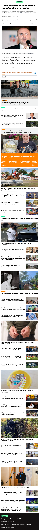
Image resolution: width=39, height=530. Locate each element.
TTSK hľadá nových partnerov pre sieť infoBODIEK (16, 487)
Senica (4, 76)
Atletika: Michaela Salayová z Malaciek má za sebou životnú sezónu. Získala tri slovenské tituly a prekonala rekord (12, 509)
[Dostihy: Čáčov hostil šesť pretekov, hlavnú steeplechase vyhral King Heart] (19, 177)
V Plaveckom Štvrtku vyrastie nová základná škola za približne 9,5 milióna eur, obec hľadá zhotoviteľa (13, 258)
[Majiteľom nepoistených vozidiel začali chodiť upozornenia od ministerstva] (32, 446)
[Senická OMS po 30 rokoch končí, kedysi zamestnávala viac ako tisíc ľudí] (32, 365)
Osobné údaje (19, 523)
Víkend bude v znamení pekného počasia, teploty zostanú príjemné (16, 132)
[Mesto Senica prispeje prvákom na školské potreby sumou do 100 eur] (32, 211)
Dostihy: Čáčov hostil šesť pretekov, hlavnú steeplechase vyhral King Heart (18, 189)
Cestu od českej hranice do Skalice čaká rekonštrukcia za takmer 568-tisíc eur (15, 103)
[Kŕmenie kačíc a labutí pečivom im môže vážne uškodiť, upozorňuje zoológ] (32, 462)
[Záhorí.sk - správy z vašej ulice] (19, 2)
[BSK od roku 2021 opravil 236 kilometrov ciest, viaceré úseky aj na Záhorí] (32, 203)
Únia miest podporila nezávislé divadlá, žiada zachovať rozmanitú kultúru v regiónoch (12, 317)
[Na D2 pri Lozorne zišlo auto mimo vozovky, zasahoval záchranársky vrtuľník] (19, 428)
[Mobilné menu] (1, 1)
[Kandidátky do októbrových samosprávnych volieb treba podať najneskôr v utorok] (32, 405)
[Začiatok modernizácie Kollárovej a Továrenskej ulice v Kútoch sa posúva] (32, 266)
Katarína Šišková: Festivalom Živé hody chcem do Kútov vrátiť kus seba (19, 294)
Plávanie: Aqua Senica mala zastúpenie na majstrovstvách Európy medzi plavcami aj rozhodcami (12, 195)
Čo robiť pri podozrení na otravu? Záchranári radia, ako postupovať (17, 391)
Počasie (3, 129)
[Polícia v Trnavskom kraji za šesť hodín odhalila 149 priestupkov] (19, 232)
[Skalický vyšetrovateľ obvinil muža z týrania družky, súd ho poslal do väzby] (19, 331)
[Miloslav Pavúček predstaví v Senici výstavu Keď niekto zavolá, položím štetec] (19, 143)
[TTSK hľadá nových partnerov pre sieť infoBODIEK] (19, 476)
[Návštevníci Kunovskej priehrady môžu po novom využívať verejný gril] (32, 454)
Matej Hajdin (10, 16)
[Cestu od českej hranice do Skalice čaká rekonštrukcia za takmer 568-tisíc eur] (19, 89)
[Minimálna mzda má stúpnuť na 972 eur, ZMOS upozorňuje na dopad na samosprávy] (32, 308)
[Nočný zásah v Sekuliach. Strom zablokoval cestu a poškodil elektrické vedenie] (32, 501)
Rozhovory (3, 291)
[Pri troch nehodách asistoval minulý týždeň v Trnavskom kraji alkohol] (32, 124)
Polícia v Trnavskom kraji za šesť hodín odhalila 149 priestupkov (16, 244)
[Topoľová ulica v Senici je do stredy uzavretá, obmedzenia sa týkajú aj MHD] (32, 398)
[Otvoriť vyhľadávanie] (37, 1)
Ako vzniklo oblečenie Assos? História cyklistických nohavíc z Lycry (19, 219)
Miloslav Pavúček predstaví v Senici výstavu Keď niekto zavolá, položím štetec (18, 157)
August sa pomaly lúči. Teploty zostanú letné (12, 130)
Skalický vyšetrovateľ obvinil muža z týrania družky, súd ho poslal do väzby (18, 342)
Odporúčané (4, 100)
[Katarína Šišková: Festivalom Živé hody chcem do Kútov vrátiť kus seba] (19, 280)
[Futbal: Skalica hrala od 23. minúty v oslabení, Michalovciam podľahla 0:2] (32, 357)
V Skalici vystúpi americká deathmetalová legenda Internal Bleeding (18, 162)
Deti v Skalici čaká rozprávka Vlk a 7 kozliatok (30, 161)
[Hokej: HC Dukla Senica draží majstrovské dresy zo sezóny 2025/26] (32, 413)
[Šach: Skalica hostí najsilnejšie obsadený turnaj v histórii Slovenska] (32, 250)
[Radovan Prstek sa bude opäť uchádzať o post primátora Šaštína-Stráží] (32, 116)
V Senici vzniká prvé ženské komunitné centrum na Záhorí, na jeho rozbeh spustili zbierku (12, 301)
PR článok (3, 216)
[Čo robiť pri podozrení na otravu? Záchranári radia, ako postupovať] (19, 379)
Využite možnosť (8, 523)
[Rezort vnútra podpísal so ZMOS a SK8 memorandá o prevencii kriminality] (32, 349)
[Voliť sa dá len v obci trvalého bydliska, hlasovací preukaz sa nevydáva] (32, 493)
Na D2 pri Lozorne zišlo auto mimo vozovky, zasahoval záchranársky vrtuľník (17, 439)
